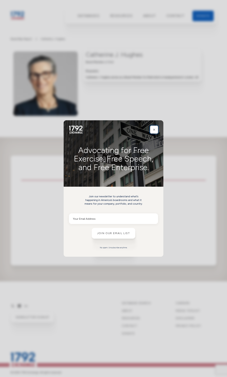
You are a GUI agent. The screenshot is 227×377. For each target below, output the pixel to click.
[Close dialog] (154, 130)
